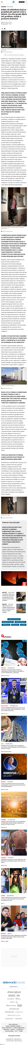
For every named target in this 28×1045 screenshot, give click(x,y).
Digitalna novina (9, 1031)
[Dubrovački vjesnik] (14, 1015)
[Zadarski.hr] (9, 1018)
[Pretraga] (26, 1)
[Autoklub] (14, 1008)
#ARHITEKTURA (6, 624)
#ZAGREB (23, 624)
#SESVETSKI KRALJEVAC (20, 622)
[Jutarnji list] (14, 992)
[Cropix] (19, 1011)
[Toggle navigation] (2, 2)
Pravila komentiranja (18, 1028)
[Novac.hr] (9, 1011)
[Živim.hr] (18, 998)
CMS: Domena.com (18, 1040)
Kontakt (13, 1029)
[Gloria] (12, 1002)
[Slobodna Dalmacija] (12, 995)
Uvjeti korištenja (13, 1024)
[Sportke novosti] (18, 995)
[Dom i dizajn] (19, 1005)
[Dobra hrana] (11, 1005)
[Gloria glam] (16, 1002)
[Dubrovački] (14, 1)
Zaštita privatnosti (7, 1028)
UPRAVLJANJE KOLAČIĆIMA (14, 1035)
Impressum (6, 1029)
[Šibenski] (19, 1018)
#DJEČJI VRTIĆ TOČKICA (8, 622)
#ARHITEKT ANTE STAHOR (14, 619)
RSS (16, 1031)
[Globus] (11, 998)
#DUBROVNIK (15, 624)
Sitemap (21, 1031)
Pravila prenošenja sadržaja (13, 1026)
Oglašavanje (20, 1029)
